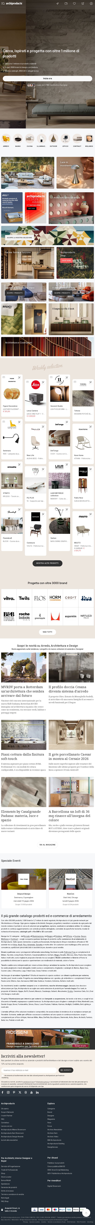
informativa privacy (42, 1082)
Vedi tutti (47, 632)
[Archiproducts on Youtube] (32, 1092)
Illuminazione (38, 936)
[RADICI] (12, 319)
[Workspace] (66, 3)
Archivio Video (53, 1137)
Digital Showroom (54, 1186)
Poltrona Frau (70, 952)
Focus (50, 1126)
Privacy (25, 1222)
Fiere (49, 1123)
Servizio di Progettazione (10, 1166)
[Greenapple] (40, 616)
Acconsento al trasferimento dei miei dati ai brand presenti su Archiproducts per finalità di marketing (33, 1076)
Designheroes (53, 1147)
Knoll (20, 945)
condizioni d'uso (28, 1082)
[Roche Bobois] (24, 616)
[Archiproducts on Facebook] (3, 1092)
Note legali (5, 1198)
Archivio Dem (52, 1133)
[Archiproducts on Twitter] (20, 1092)
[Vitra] (9, 598)
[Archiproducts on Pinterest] (14, 1092)
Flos (25, 945)
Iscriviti (67, 1070)
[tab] (9, 1103)
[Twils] (24, 598)
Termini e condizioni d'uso (57, 1222)
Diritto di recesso (7, 1191)
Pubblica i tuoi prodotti (56, 1163)
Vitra (15, 945)
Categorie (51, 1109)
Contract (14, 939)
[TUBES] (35, 319)
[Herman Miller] (55, 616)
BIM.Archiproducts (54, 1140)
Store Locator (6, 1177)
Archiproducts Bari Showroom (12, 1133)
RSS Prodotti (81, 1222)
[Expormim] (70, 616)
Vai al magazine (47, 845)
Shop (3, 1173)
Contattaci (5, 1123)
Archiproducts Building (56, 1144)
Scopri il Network (7, 1112)
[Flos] (40, 598)
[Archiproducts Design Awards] (35, 207)
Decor (83, 936)
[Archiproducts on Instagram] (8, 1092)
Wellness (5, 939)
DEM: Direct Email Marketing (58, 1170)
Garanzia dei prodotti (9, 1187)
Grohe (70, 991)
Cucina (77, 936)
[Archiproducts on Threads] (26, 1092)
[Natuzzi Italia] (86, 616)
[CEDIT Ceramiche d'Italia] (70, 598)
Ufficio (69, 936)
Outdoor (58, 936)
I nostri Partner (6, 1116)
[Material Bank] (12, 207)
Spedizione (5, 1184)
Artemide (31, 945)
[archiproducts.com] (14, 3)
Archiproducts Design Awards (12, 1137)
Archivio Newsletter (55, 1130)
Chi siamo (5, 1109)
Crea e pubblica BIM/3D (56, 1166)
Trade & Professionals (9, 1170)
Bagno (50, 936)
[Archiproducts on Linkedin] (37, 1092)
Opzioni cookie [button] (34, 1222)
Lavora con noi (6, 1126)
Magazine (51, 1119)
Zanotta (39, 945)
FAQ (2, 1119)
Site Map (90, 1222)
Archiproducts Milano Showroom (13, 1130)
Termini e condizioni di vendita (12, 1194)
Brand (50, 1112)
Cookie (43, 1222)
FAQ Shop (5, 1201)
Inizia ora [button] (47, 78)
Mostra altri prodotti (47, 563)
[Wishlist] (74, 3)
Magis (56, 955)
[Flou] (86, 598)
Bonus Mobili (6, 1180)
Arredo (27, 936)
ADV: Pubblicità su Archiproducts (60, 1173)
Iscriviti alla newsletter (9, 1140)
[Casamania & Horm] (55, 598)
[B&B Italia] (9, 616)
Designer (51, 1116)
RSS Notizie (71, 1222)
